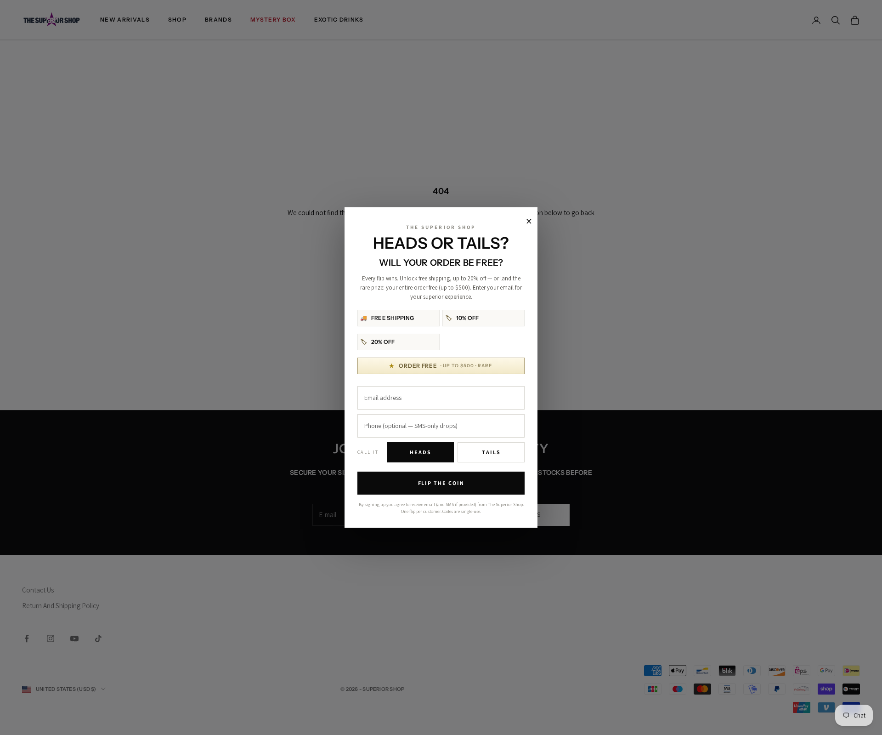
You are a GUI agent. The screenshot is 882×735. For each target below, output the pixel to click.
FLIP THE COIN (441, 482)
